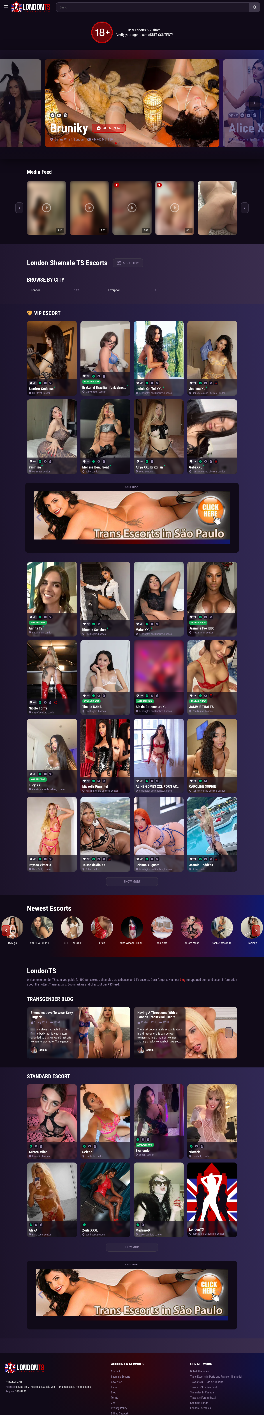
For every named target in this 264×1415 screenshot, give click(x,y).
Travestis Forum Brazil (203, 1397)
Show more (132, 881)
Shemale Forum (199, 1403)
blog (183, 980)
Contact (115, 1371)
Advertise (116, 1382)
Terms (114, 1397)
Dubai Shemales (199, 1371)
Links (114, 1387)
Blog (113, 1392)
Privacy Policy (119, 1408)
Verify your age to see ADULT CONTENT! (144, 35)
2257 (114, 1403)
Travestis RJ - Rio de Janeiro (206, 1382)
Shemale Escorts (120, 1376)
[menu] (6, 7)
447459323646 (99, 139)
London (76, 139)
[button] (9, 103)
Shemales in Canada (202, 1392)
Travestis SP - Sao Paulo (204, 1387)
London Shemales (200, 1408)
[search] (254, 7)
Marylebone (62, 139)
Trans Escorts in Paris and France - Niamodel (216, 1376)
